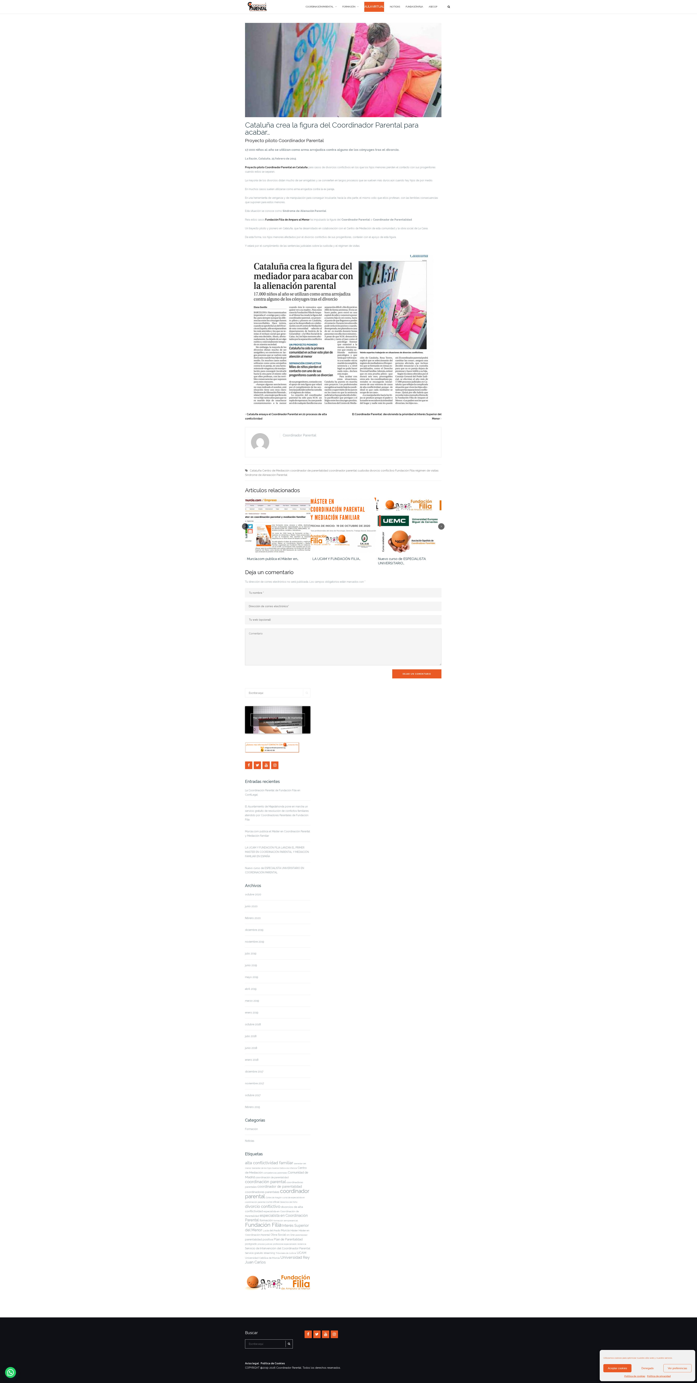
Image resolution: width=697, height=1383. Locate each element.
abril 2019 (250, 988)
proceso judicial (265, 1244)
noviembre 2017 (254, 1083)
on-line (291, 1234)
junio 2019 (251, 965)
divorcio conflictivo (382, 470)
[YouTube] (266, 765)
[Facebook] (248, 765)
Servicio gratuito (254, 1252)
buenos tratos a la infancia (284, 1168)
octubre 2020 (253, 894)
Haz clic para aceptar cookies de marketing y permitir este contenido (278, 719)
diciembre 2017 (254, 1071)
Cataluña (256, 470)
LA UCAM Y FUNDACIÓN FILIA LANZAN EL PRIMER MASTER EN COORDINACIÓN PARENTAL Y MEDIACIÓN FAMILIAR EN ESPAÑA (277, 852)
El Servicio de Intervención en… (336, 559)
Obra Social (278, 1234)
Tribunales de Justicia (286, 1253)
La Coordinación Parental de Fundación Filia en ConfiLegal (272, 792)
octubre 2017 (252, 1095)
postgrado (251, 1243)
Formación (348, 6)
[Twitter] (257, 765)
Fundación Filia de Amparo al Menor (287, 219)
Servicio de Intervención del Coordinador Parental (277, 1248)
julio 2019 (250, 953)
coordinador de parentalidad (309, 470)
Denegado (647, 1368)
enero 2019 (251, 1012)
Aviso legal (252, 1363)
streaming (269, 1252)
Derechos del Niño (288, 1202)
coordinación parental (265, 1181)
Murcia (285, 1230)
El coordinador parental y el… (400, 559)
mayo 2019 (251, 977)
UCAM (301, 1253)
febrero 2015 (252, 1107)
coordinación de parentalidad (272, 1177)
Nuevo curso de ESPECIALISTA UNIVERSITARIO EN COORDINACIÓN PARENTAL (274, 870)
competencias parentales (275, 1173)
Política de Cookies (272, 1363)
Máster (294, 1230)
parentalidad (301, 1235)
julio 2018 (250, 1036)
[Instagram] (274, 765)
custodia (363, 470)
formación (266, 1220)
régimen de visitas (426, 470)
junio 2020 (251, 906)
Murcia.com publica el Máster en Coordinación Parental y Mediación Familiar (277, 833)
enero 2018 (251, 1059)
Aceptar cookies (617, 1368)
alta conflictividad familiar (269, 1162)
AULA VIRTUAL (374, 6)
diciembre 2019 (254, 929)
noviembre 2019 (254, 941)
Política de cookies (634, 1376)
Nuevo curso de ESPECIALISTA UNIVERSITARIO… (270, 561)
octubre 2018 (253, 1024)
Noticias (395, 6)
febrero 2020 (253, 918)
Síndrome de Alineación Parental (266, 475)
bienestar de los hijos (262, 1168)
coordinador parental (343, 470)
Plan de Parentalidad (288, 1239)
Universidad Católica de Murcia (262, 1257)
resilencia (301, 1244)
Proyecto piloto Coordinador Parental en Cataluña (276, 167)
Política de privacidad (659, 1376)
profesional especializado (285, 1244)
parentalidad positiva (259, 1239)
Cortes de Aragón (274, 1197)
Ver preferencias (677, 1368)
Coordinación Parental (319, 6)
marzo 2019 (252, 1000)
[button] (10, 1372)
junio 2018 (251, 1048)
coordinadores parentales (262, 1192)
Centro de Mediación (276, 470)
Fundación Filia (414, 6)
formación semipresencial (286, 1220)
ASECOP (433, 6)
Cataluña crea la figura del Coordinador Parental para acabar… (332, 128)
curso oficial (273, 1201)
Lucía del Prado (271, 1230)
